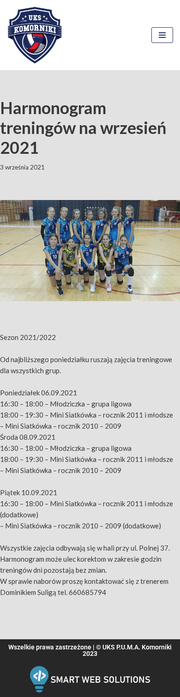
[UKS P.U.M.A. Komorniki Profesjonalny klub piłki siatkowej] (34, 35)
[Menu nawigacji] (162, 35)
